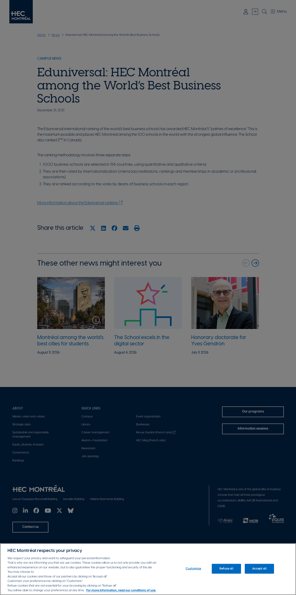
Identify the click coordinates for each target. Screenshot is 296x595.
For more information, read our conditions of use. (121, 590)
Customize (193, 568)
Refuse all (226, 568)
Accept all (259, 568)
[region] (148, 569)
